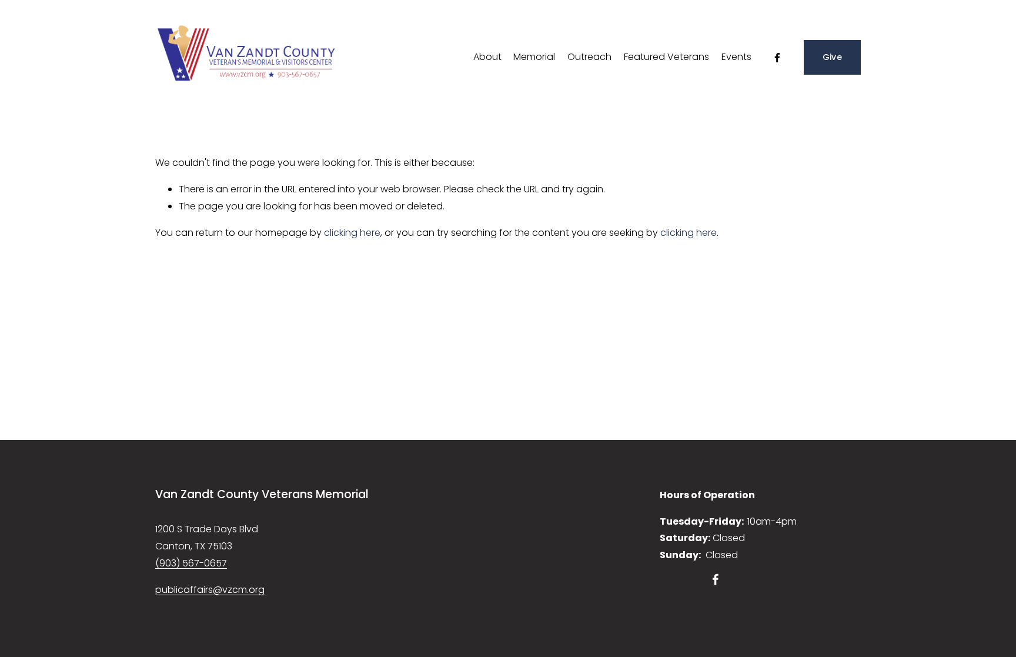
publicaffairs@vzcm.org (210, 589)
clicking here (352, 232)
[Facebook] (777, 58)
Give (832, 57)
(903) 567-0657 (191, 563)
